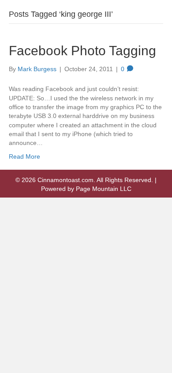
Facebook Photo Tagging (82, 50)
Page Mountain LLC (103, 188)
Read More (24, 156)
